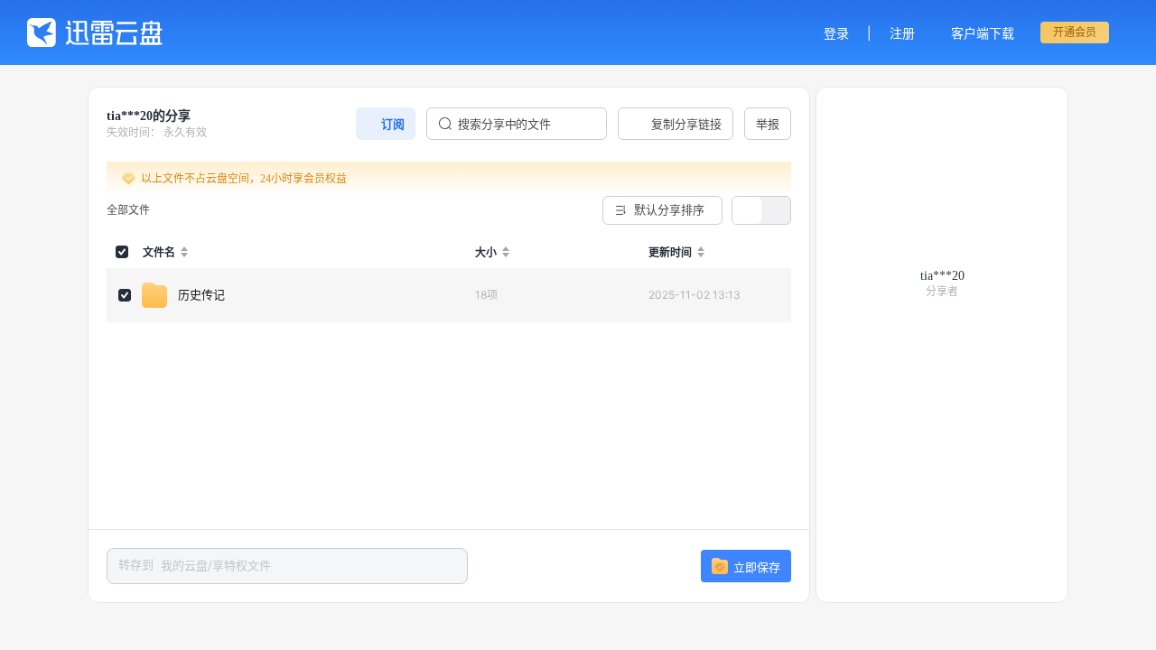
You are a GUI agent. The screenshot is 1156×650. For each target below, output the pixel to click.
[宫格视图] (775, 210)
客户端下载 (982, 33)
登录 (836, 33)
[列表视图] (746, 210)
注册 (902, 33)
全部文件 (128, 210)
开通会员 (1074, 32)
